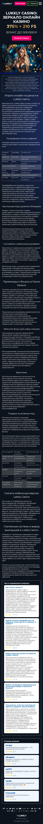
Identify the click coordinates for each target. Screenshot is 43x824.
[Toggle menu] (40, 3)
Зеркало (34, 3)
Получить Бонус (21, 38)
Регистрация (20, 3)
